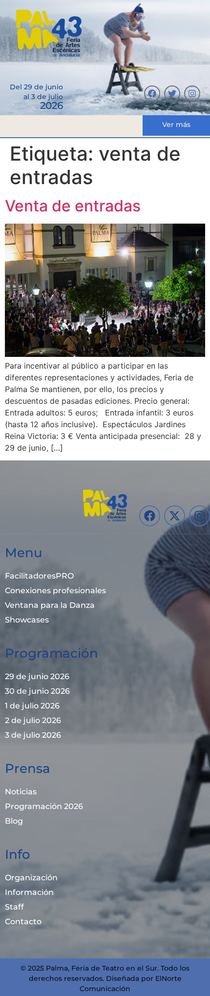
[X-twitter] (174, 515)
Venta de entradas (73, 205)
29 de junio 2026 (37, 676)
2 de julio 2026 (33, 720)
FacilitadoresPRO (39, 576)
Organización (31, 877)
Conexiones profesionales (55, 590)
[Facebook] (152, 93)
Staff (14, 907)
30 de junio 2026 (37, 691)
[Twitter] (172, 93)
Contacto (23, 921)
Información (29, 892)
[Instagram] (192, 93)
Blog (14, 821)
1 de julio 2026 (32, 705)
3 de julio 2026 (33, 735)
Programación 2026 (44, 806)
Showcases (27, 619)
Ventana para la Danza (50, 605)
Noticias (21, 791)
